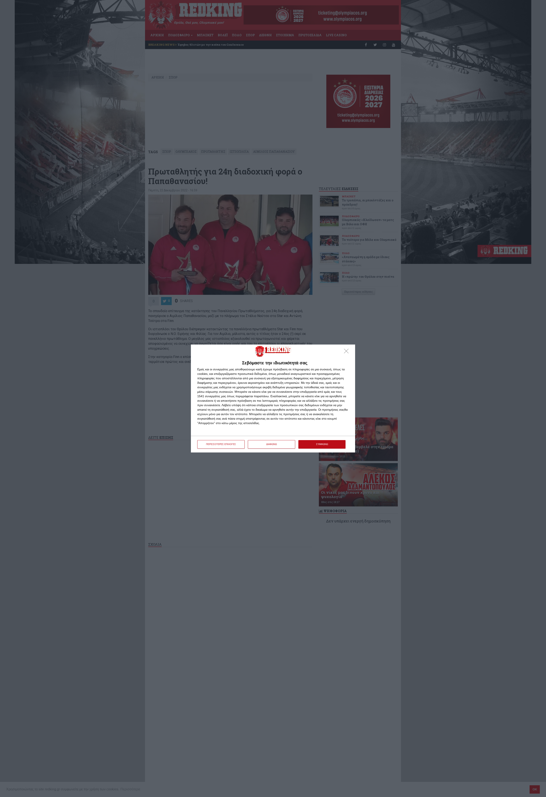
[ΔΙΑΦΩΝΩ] (347, 352)
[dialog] (273, 398)
